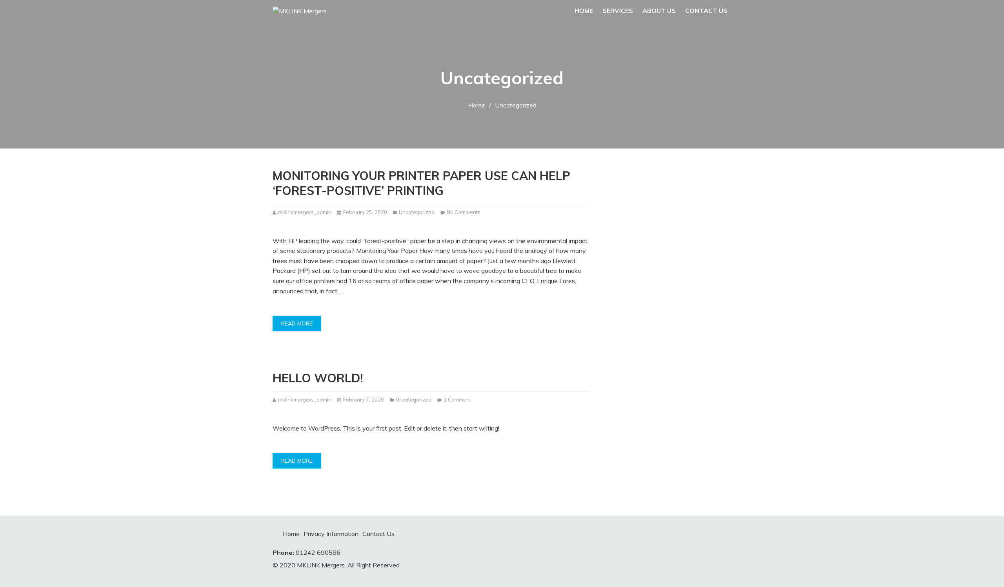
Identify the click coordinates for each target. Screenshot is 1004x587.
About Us (659, 11)
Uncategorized (417, 212)
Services (617, 11)
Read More (297, 323)
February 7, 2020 (363, 399)
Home (584, 11)
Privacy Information (331, 534)
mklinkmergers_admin (304, 212)
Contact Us (706, 11)
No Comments (463, 212)
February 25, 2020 (365, 212)
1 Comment (457, 400)
